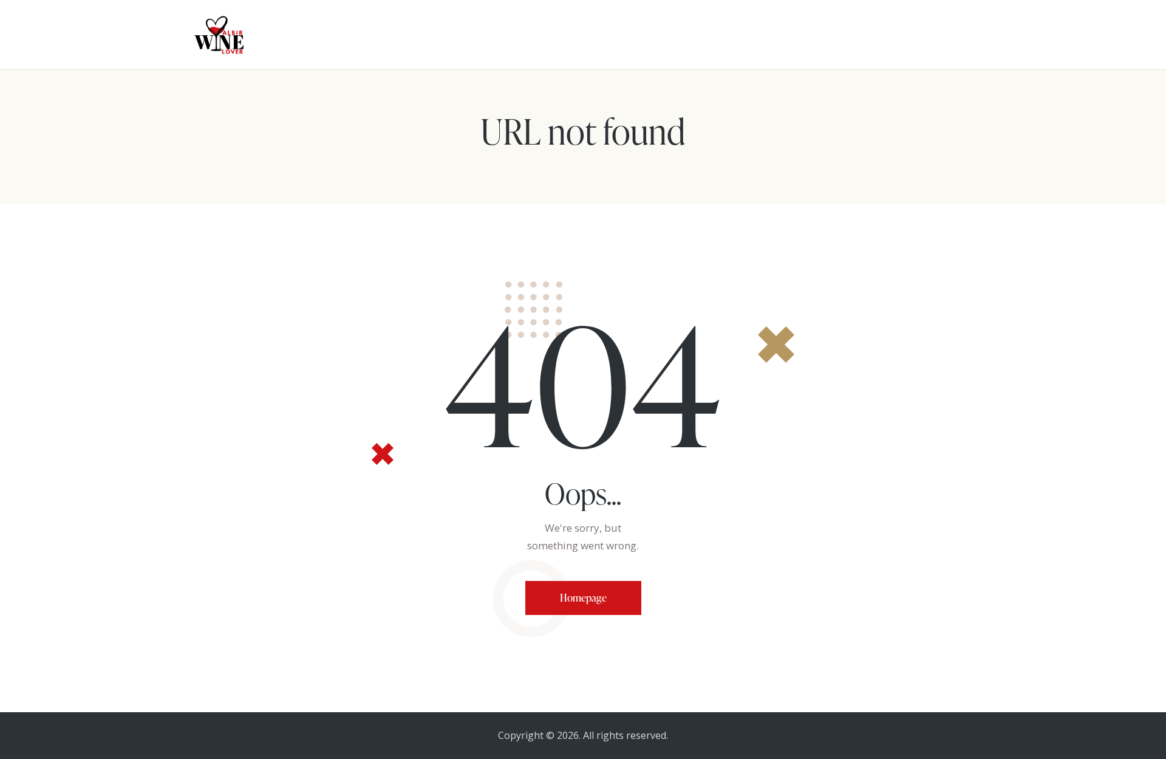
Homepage (583, 598)
